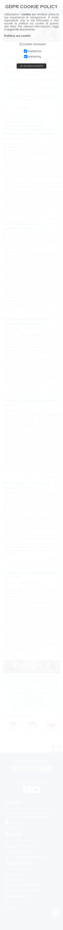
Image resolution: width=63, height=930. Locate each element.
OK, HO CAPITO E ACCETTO (31, 66)
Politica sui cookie (17, 35)
